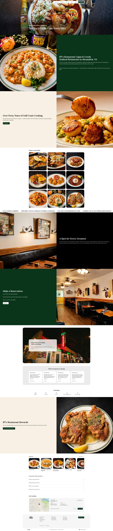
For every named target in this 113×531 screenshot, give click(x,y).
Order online (80, 508)
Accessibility (47, 525)
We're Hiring (65, 519)
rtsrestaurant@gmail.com (64, 505)
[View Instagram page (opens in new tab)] (29, 529)
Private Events (53, 519)
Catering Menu (53, 518)
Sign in (76, 2)
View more (31, 378)
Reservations (62, 2)
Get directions (79, 500)
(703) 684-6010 (62, 504)
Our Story (41, 518)
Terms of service (42, 525)
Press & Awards (42, 519)
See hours (74, 508)
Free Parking (65, 518)
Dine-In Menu (56, 2)
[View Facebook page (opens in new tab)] (27, 529)
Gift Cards (67, 2)
